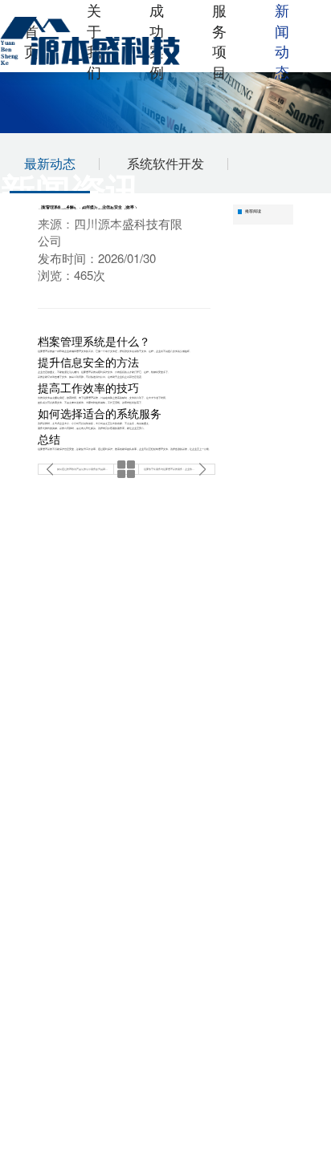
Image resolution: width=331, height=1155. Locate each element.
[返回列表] (126, 469)
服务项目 (219, 41)
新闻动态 (282, 41)
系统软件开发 (165, 163)
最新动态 (50, 163)
